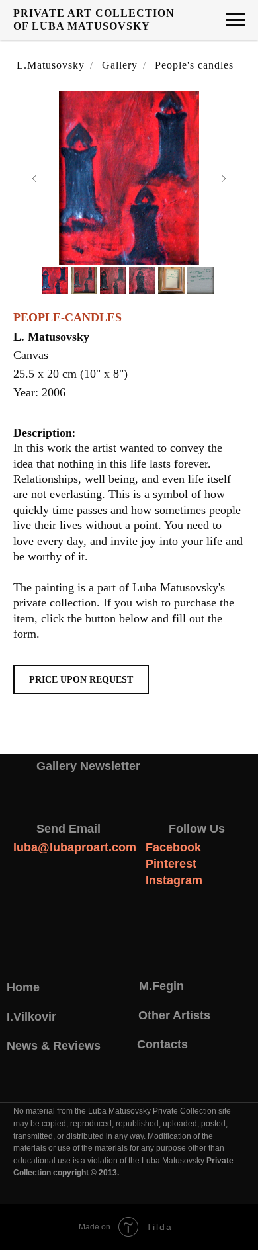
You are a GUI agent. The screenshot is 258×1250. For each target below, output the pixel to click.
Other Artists (174, 1015)
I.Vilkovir (31, 1016)
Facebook (173, 847)
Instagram (174, 880)
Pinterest (171, 863)
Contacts (162, 1044)
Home (23, 987)
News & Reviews (54, 1045)
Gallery (120, 65)
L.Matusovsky (51, 65)
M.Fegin (161, 986)
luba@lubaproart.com (74, 847)
